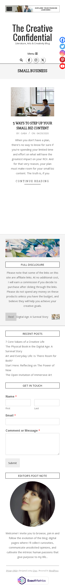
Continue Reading (32, 181)
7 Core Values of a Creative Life (24, 341)
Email (11, 415)
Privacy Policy (12, 570)
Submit (12, 463)
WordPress (53, 570)
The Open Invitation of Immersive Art (28, 375)
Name (11, 396)
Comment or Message (23, 430)
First (8, 408)
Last (36, 408)
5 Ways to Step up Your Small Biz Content (32, 125)
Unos (35, 570)
